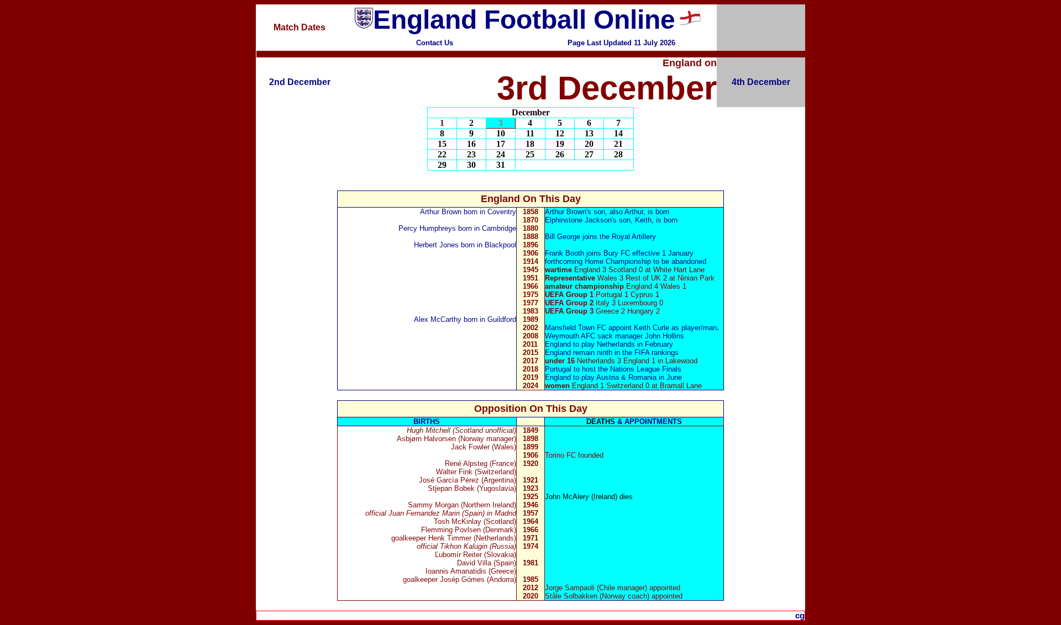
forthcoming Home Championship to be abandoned (625, 261)
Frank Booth (564, 253)
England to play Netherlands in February (609, 344)
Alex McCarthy (437, 319)
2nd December (299, 82)
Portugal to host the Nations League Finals (613, 369)
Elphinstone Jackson (578, 220)
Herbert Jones (436, 245)
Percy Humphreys (427, 228)
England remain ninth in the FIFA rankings (612, 352)
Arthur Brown (440, 212)
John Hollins (664, 336)
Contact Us (434, 43)
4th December (761, 82)
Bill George (562, 236)
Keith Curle (651, 328)
